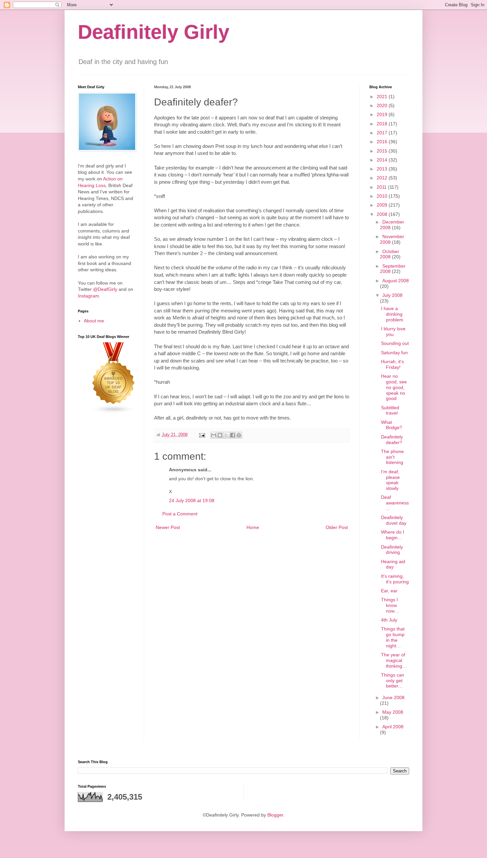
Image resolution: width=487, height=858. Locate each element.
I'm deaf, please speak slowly (390, 480)
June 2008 (393, 697)
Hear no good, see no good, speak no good (394, 387)
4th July (389, 620)
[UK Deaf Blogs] (113, 412)
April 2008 (393, 726)
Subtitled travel (390, 410)
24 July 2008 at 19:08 (191, 500)
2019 (383, 114)
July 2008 (392, 295)
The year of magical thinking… (394, 660)
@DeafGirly (105, 289)
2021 (383, 96)
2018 (383, 123)
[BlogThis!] (220, 435)
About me (94, 320)
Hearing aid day (393, 564)
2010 (383, 196)
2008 (383, 214)
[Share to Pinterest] (239, 435)
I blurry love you (393, 331)
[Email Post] (201, 434)
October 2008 (389, 254)
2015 (383, 151)
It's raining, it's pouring (395, 578)
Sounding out (395, 343)
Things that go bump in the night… (393, 637)
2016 (383, 141)
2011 (382, 187)
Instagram (88, 295)
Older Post (337, 527)
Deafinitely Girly (153, 32)
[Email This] (213, 435)
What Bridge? (391, 425)
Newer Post (168, 527)
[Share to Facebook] (232, 435)
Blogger (275, 815)
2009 (383, 205)
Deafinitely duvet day (393, 520)
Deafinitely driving (392, 549)
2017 (383, 132)
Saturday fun (394, 352)
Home (252, 527)
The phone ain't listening (392, 457)
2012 (383, 177)
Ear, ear (389, 590)
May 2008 (392, 712)
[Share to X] (226, 435)
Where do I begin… (392, 534)
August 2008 (395, 280)
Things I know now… (390, 605)
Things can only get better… (392, 680)
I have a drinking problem (392, 314)
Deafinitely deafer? (392, 439)
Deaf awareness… (395, 503)
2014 (383, 160)
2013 (383, 168)
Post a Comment (179, 513)
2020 (383, 105)
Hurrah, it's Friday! (392, 364)
